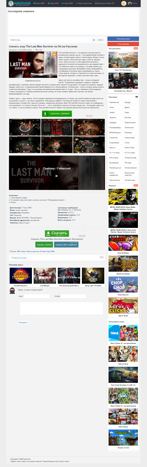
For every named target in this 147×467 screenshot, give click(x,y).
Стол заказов (123, 44)
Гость (134, 3)
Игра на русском (33, 251)
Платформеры (115, 127)
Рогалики (128, 132)
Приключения (130, 122)
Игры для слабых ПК (105, 3)
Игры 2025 (54, 3)
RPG (18, 251)
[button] (101, 257)
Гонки (111, 107)
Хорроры (112, 122)
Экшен (13, 251)
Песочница (113, 157)
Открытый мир (130, 157)
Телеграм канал (123, 38)
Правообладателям (50, 461)
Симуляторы (130, 137)
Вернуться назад (19, 258)
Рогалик (43, 251)
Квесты (112, 147)
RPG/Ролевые (115, 132)
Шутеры (128, 117)
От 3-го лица (130, 152)
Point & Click (129, 147)
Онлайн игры (130, 180)
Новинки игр (114, 102)
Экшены (112, 117)
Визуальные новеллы (129, 173)
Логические (129, 127)
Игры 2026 (40, 3)
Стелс (127, 142)
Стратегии (113, 137)
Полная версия (131, 167)
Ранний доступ (115, 167)
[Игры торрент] (20, 3)
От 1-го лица (114, 152)
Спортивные (114, 142)
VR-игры (128, 162)
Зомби (111, 112)
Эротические (114, 180)
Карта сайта (64, 461)
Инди (127, 112)
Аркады (128, 102)
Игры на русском (85, 3)
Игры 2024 (68, 3)
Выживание (114, 162)
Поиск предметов (113, 173)
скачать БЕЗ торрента (66, 244)
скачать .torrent (44, 244)
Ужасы (23, 251)
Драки (127, 107)
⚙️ (94, 40)
